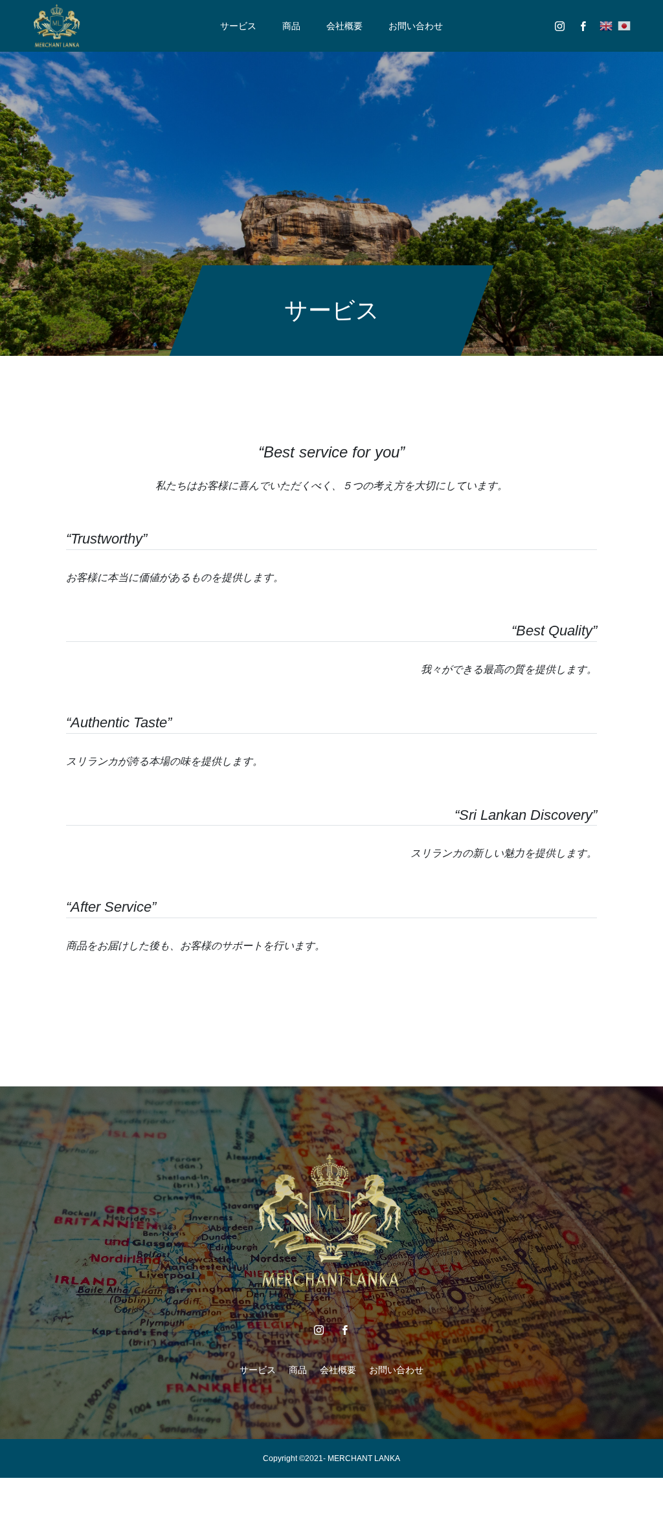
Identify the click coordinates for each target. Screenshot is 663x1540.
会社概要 (344, 26)
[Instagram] (559, 25)
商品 (291, 26)
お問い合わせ (415, 26)
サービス (238, 26)
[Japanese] (624, 25)
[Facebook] (582, 25)
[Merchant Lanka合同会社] (57, 26)
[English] (606, 25)
